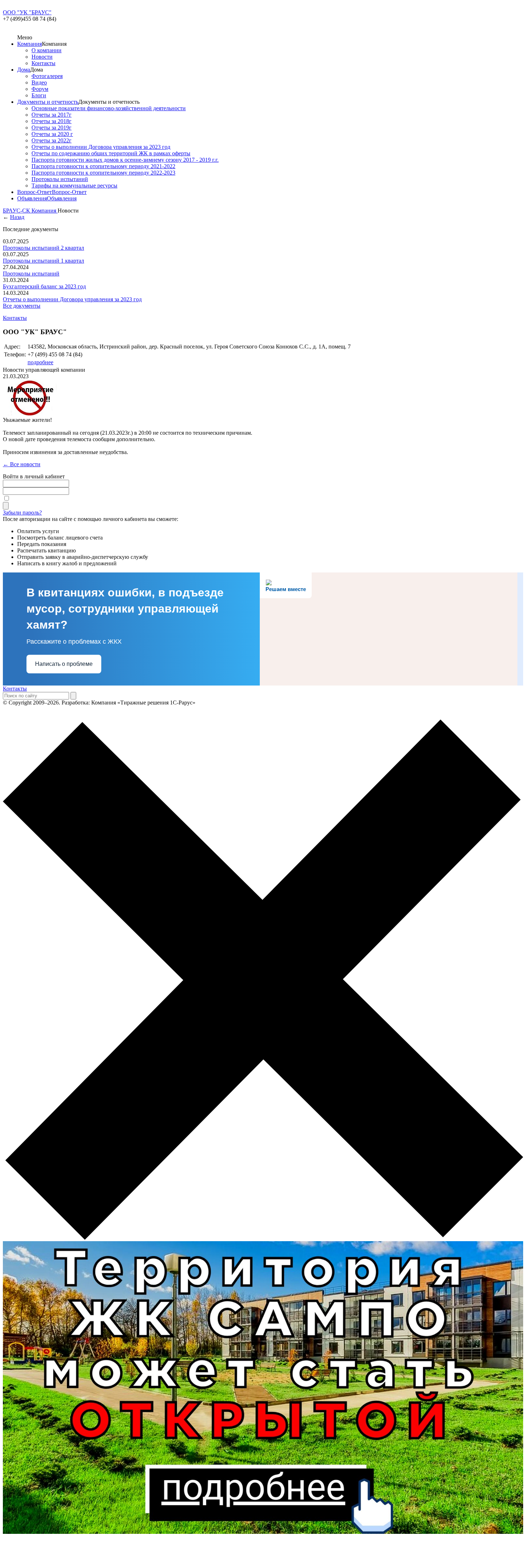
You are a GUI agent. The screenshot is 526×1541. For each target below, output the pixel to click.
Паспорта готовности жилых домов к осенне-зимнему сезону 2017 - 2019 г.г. (125, 160)
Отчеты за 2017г (51, 115)
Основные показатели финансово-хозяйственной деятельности (108, 108)
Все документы (21, 306)
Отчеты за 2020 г (52, 134)
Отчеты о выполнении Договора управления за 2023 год (100, 147)
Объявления (32, 198)
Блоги (38, 95)
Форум (39, 89)
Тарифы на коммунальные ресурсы (74, 185)
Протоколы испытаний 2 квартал (43, 248)
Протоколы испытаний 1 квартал (43, 261)
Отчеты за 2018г (51, 121)
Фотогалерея (47, 76)
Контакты (43, 63)
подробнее (40, 362)
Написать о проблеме (64, 664)
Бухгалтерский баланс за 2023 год (44, 286)
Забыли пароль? (22, 512)
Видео (39, 82)
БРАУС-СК (17, 211)
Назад (17, 217)
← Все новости (21, 464)
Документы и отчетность (47, 102)
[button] (263, 980)
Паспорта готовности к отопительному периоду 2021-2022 (103, 166)
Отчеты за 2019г (51, 128)
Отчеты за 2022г (51, 140)
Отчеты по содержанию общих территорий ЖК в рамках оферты (110, 153)
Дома (23, 70)
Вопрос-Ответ (34, 192)
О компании (46, 50)
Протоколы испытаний (59, 179)
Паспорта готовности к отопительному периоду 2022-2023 (103, 173)
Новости (42, 57)
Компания (29, 44)
